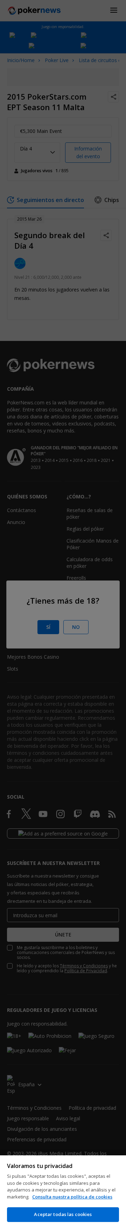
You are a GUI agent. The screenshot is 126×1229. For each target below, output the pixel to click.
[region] (63, 1192)
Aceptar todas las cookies (63, 1214)
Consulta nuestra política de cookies (72, 1197)
